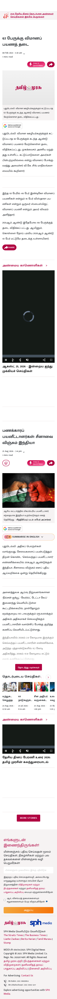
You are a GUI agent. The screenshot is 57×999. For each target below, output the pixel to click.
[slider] (28, 356)
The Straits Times (13, 935)
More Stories (28, 818)
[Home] (41, 923)
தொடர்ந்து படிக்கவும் (28, 667)
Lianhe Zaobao (11, 939)
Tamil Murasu (44, 939)
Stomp (7, 943)
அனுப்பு (28, 910)
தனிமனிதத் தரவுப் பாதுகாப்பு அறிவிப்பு (23, 967)
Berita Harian (28, 939)
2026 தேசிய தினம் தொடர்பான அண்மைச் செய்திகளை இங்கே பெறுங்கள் (32, 15)
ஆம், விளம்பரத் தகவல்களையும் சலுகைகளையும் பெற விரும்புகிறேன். (29, 900)
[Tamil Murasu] (15, 923)
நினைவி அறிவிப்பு (40, 969)
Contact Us (27, 975)
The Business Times (35, 935)
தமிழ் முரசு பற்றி (13, 961)
